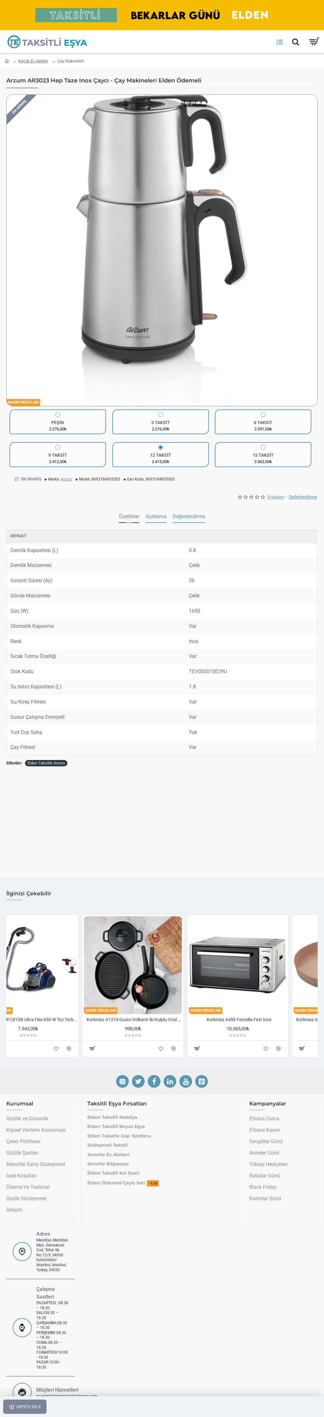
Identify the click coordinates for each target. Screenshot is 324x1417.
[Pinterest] (201, 1081)
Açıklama (156, 516)
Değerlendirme (189, 516)
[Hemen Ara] (295, 42)
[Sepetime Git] (313, 42)
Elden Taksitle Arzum (46, 763)
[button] (13, 250)
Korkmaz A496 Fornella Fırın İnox (268, 1019)
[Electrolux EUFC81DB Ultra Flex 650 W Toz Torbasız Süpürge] (57, 965)
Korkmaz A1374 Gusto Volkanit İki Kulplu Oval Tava (163, 1019)
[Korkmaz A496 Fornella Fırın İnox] (267, 965)
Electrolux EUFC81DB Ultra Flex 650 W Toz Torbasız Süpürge (58, 1019)
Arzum (66, 479)
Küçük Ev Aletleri (33, 61)
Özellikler (129, 516)
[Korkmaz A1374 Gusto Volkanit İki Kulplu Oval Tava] (162, 965)
